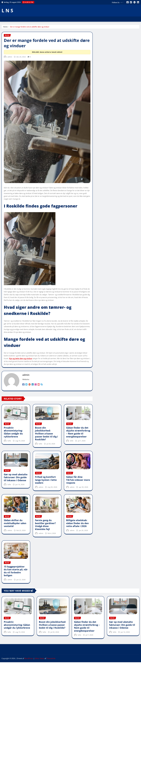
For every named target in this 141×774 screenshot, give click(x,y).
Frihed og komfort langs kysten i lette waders (46, 479)
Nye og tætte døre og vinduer (20, 358)
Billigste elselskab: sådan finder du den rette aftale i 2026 (77, 523)
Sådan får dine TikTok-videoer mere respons (78, 479)
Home (5, 27)
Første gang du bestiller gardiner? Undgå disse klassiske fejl (45, 525)
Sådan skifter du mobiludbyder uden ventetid (15, 523)
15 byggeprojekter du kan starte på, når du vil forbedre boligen (16, 571)
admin (9, 57)
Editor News (39, 658)
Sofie (9, 441)
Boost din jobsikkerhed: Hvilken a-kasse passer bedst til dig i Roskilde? (46, 433)
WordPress (28, 658)
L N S (7, 10)
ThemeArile (50, 658)
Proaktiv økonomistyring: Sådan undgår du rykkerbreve (13, 432)
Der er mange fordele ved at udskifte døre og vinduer (29, 27)
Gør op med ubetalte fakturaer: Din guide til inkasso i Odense (15, 477)
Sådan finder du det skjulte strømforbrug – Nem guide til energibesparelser (78, 432)
